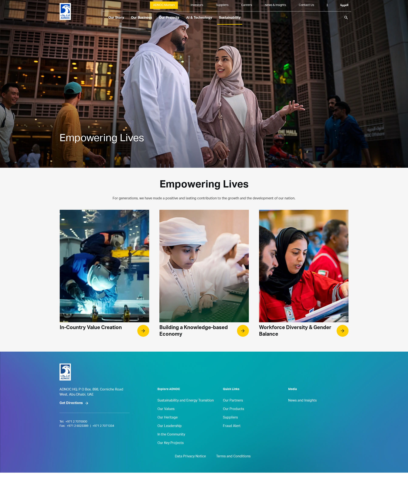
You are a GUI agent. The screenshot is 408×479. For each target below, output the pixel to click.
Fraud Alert (232, 426)
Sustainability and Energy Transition (185, 401)
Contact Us (306, 5)
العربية (344, 5)
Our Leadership (169, 426)
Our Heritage (167, 418)
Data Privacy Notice (190, 456)
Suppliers (222, 5)
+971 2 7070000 (76, 421)
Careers (246, 5)
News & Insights (275, 5)
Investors (197, 5)
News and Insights (302, 401)
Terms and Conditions (233, 456)
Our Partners (233, 401)
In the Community (171, 435)
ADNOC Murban (164, 5)
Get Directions (71, 403)
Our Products (233, 409)
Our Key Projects (170, 443)
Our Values (165, 409)
